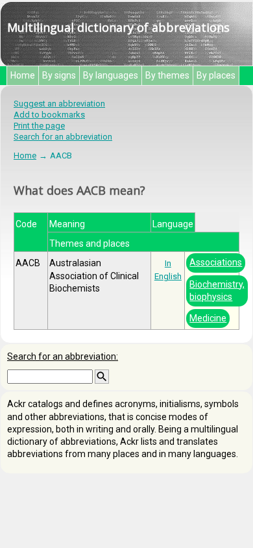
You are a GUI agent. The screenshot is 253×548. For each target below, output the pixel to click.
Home (22, 75)
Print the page (39, 126)
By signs (59, 75)
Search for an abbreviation (63, 137)
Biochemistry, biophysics (217, 290)
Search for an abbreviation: (62, 356)
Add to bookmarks (49, 114)
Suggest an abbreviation (59, 103)
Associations (215, 262)
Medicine (207, 318)
